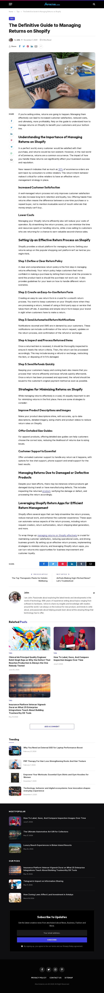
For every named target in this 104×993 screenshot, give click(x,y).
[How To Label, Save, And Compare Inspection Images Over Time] (74, 638)
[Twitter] (11, 127)
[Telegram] (11, 146)
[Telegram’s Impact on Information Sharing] (15, 884)
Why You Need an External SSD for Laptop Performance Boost (53, 747)
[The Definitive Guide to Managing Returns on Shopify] (52, 80)
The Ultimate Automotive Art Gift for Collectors (45, 831)
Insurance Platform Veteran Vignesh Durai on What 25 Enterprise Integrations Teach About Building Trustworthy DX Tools (27, 708)
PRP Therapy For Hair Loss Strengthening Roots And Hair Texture (54, 761)
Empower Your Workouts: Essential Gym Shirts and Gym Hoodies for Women (56, 775)
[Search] (93, 4)
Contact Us (56, 978)
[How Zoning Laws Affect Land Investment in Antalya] (15, 897)
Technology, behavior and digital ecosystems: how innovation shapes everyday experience (56, 789)
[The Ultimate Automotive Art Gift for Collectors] (15, 835)
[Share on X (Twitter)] (24, 46)
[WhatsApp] (11, 153)
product (46, 491)
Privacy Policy (68, 946)
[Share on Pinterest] (28, 46)
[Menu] (10, 4)
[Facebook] (11, 120)
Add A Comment (52, 727)
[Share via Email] (36, 46)
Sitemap (69, 978)
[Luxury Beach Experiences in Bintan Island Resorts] (15, 848)
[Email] (11, 159)
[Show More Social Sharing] (41, 46)
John (18, 40)
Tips (12, 18)
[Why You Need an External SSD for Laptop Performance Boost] (15, 751)
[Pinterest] (11, 140)
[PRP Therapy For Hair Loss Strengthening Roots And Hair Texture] (15, 764)
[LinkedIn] (11, 133)
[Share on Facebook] (20, 46)
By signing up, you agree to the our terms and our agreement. (53, 946)
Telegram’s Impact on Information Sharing (43, 881)
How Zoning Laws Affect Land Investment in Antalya (48, 894)
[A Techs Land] (52, 4)
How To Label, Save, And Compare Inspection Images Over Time (71, 658)
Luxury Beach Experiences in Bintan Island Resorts (47, 845)
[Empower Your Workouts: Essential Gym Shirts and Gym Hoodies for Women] (15, 777)
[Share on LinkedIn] (32, 46)
